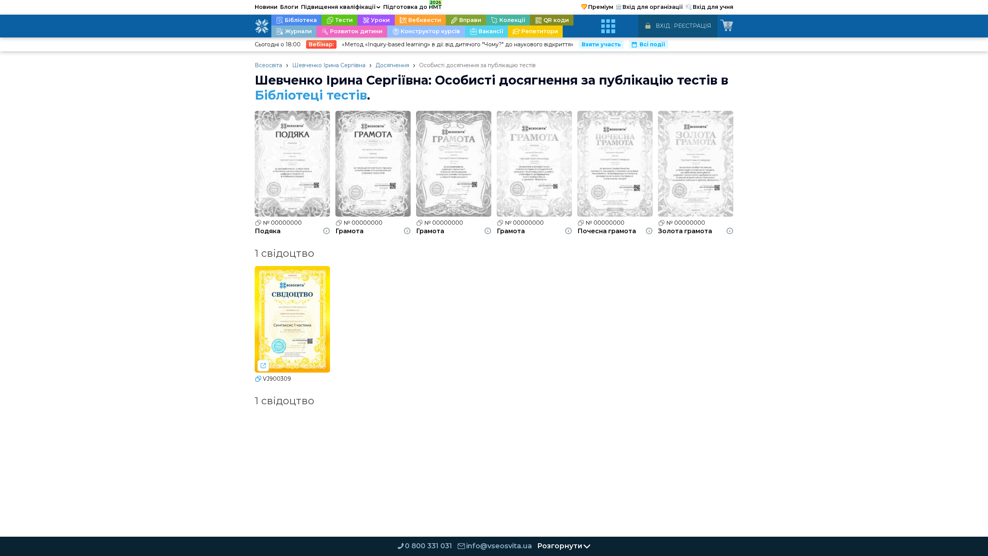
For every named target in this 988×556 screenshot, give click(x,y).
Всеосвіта (268, 65)
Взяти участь (601, 44)
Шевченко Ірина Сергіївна (328, 65)
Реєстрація (692, 25)
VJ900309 (277, 378)
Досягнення (392, 65)
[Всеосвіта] (262, 26)
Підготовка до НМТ (412, 5)
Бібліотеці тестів (311, 95)
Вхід (663, 25)
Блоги (289, 6)
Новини (266, 6)
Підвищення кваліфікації (341, 6)
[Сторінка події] (263, 365)
